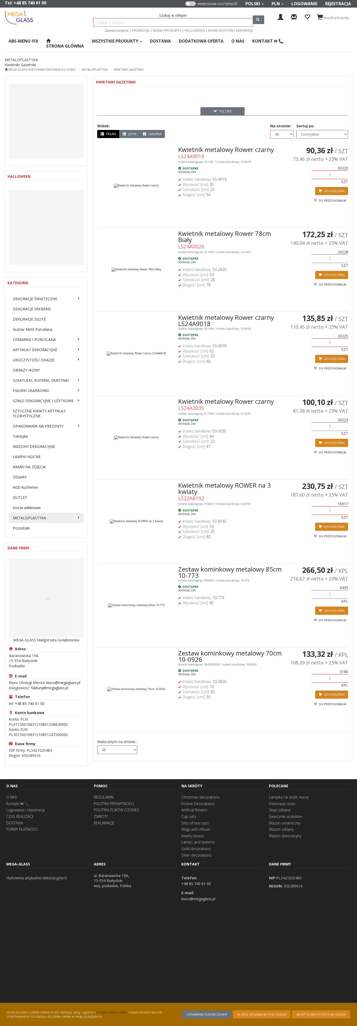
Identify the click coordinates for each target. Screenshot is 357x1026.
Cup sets (188, 816)
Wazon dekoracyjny (285, 835)
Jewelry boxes (192, 835)
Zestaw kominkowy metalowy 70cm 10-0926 (230, 656)
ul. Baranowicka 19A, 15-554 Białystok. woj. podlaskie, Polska (112, 880)
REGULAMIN (104, 797)
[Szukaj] (258, 19)
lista (131, 134)
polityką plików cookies (111, 1012)
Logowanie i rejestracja (25, 809)
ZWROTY (101, 816)
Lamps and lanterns (198, 842)
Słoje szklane (280, 809)
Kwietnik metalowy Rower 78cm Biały (224, 236)
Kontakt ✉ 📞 (17, 803)
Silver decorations (196, 855)
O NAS (11, 797)
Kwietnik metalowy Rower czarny (226, 149)
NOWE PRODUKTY (167, 30)
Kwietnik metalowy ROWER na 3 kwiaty (224, 488)
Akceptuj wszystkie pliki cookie (321, 1014)
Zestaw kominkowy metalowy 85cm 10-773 (230, 572)
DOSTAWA (14, 822)
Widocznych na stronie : (117, 741)
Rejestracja (338, 4)
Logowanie (304, 4)
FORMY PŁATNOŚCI (22, 829)
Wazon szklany (281, 829)
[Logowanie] (280, 16)
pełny (110, 134)
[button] (254, 4)
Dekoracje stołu (282, 803)
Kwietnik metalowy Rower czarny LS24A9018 (226, 320)
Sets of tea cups (195, 822)
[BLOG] (293, 16)
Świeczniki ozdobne (285, 816)
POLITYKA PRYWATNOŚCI (114, 803)
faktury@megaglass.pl (49, 687)
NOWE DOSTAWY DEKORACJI (230, 30)
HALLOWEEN (195, 30)
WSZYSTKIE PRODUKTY (115, 41)
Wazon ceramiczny (284, 822)
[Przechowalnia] (307, 16)
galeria (155, 134)
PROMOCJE (140, 30)
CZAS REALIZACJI (19, 816)
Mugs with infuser (195, 829)
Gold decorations (196, 848)
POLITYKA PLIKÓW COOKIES (116, 809)
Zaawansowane (117, 30)
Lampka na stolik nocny (289, 797)
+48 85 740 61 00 (30, 3)
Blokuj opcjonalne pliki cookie (261, 1014)
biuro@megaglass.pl (63, 682)
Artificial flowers (194, 809)
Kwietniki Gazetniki (128, 69)
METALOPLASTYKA (95, 69)
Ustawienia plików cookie (207, 1014)
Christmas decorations (200, 797)
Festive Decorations (198, 803)
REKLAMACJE (104, 822)
